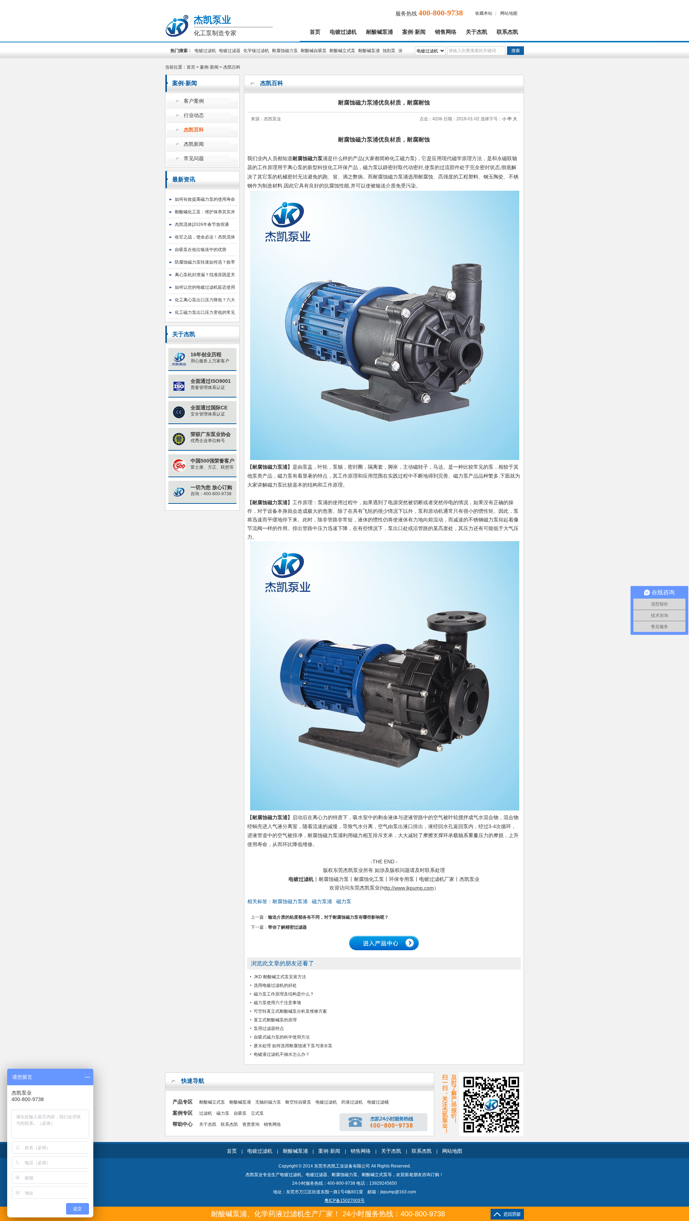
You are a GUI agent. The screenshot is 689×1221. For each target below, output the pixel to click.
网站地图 (508, 13)
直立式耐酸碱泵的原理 (275, 1019)
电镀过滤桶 (378, 1102)
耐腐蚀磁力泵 (285, 50)
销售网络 (445, 32)
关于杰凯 (476, 32)
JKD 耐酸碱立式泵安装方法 (280, 976)
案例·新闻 (414, 32)
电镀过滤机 (343, 32)
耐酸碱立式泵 (342, 50)
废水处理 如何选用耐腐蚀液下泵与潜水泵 (293, 1045)
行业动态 (194, 115)
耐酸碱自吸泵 (314, 50)
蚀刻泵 (389, 50)
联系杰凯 (507, 32)
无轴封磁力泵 (268, 1102)
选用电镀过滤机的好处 (275, 985)
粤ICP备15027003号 (344, 1200)
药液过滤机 (352, 1102)
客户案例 (194, 101)
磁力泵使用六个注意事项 (277, 1002)
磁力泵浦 (322, 901)
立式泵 (257, 1113)
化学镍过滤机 (256, 50)
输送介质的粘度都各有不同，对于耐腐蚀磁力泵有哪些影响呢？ (328, 917)
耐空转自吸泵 (298, 1102)
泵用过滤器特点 (269, 1028)
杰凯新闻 (194, 144)
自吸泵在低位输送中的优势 (200, 249)
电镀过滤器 (229, 50)
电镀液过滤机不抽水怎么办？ (282, 1054)
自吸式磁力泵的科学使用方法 (282, 1037)
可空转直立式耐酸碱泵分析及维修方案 (290, 1011)
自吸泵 (240, 1113)
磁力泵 (343, 901)
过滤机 (205, 1113)
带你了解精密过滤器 (287, 927)
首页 (315, 32)
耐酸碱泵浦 (379, 32)
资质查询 (250, 1124)
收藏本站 (483, 13)
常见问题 (194, 158)
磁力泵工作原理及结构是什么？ (284, 994)
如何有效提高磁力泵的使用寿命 (205, 199)
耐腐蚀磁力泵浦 (269, 817)
